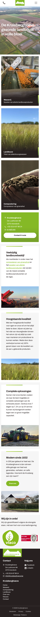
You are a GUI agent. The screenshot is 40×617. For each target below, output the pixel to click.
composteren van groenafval (17, 262)
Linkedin (30, 568)
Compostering (8, 590)
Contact (6, 599)
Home (5, 585)
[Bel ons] (4, 3)
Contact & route (20, 235)
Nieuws (5, 597)
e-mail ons (11, 230)
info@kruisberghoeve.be (14, 576)
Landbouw (7, 592)
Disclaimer (12, 611)
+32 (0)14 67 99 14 (14, 227)
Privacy (20, 611)
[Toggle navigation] (36, 3)
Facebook (30, 565)
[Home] (20, 3)
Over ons (12, 483)
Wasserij (6, 587)
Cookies (28, 611)
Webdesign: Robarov (20, 615)
